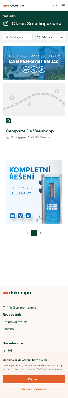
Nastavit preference (34, 389)
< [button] (27, 233)
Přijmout (34, 379)
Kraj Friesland (10, 15)
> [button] (40, 233)
